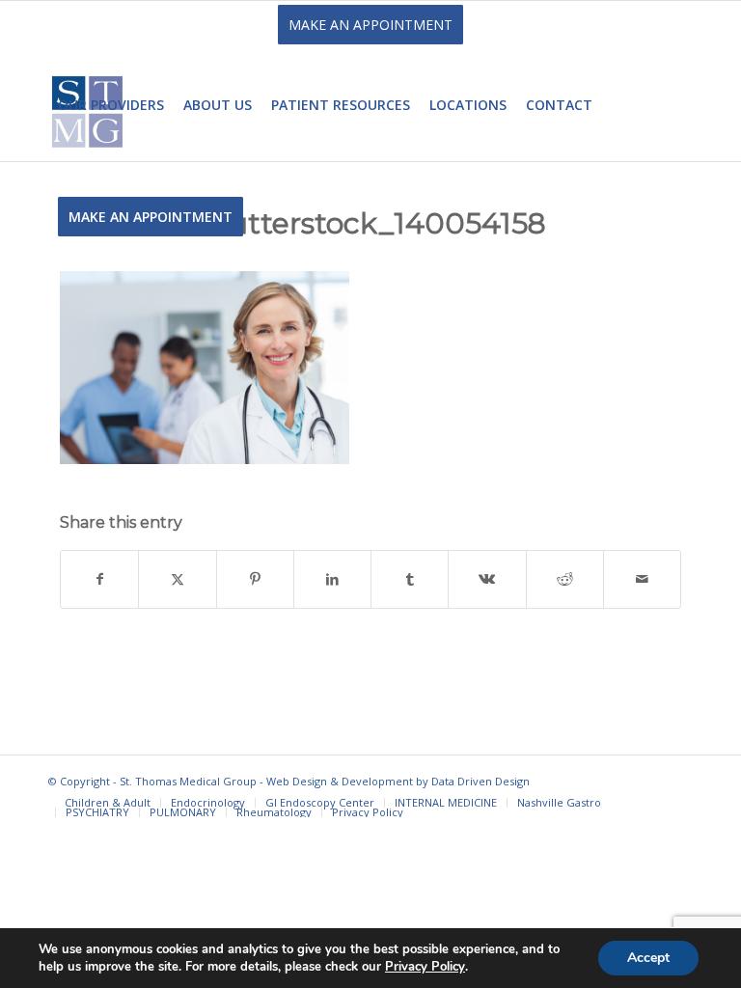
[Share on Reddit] (565, 579)
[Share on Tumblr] (409, 579)
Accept (648, 957)
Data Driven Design (480, 781)
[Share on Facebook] (99, 579)
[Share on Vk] (487, 579)
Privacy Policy (425, 966)
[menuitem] (111, 105)
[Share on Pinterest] (255, 579)
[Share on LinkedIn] (332, 579)
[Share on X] (177, 579)
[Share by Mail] (642, 579)
